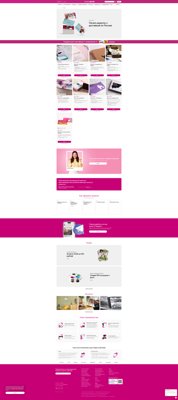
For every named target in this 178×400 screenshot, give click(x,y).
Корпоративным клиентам (86, 384)
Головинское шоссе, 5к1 (99, 385)
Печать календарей (85, 374)
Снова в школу (74, 4)
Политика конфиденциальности (103, 396)
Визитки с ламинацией (63, 98)
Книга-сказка (91, 4)
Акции (110, 368)
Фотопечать (62, 362)
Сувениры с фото (97, 4)
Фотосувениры (108, 362)
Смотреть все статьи (89, 311)
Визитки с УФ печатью (96, 98)
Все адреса (97, 386)
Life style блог (97, 380)
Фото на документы (98, 368)
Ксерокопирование (98, 370)
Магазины (75, 362)
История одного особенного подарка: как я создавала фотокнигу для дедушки (107, 308)
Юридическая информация (114, 372)
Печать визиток (83, 362)
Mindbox (7, 389)
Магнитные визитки (79, 98)
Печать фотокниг (84, 370)
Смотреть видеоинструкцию (89, 197)
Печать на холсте (84, 372)
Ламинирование (92, 362)
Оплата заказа (111, 374)
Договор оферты (112, 396)
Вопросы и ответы (84, 380)
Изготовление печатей (99, 371)
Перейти (98, 163)
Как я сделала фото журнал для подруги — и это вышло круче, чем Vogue (85, 308)
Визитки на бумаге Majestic (78, 65)
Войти (119, 1)
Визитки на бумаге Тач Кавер (112, 65)
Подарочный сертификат (86, 375)
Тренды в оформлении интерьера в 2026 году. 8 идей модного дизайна (64, 308)
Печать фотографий (66, 4)
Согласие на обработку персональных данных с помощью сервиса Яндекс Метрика (94, 393)
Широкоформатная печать (100, 374)
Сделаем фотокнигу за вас (82, 4)
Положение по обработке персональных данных (89, 396)
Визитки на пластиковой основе (64, 132)
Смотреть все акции (89, 288)
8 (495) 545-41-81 (98, 384)
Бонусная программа (85, 379)
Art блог (68, 362)
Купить (64, 75)
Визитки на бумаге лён (112, 98)
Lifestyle (100, 362)
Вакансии (116, 362)
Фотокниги (60, 4)
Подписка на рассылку (85, 383)
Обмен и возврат (84, 386)
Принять (15, 392)
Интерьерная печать (105, 4)
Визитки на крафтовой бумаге (96, 65)
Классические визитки (63, 64)
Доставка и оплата (84, 382)
